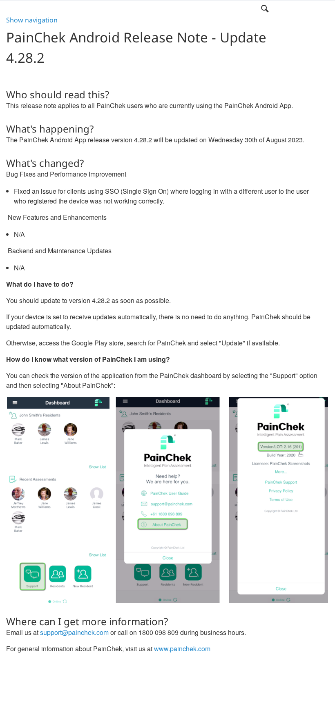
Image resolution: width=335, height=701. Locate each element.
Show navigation (32, 20)
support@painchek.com (74, 632)
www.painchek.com (182, 648)
